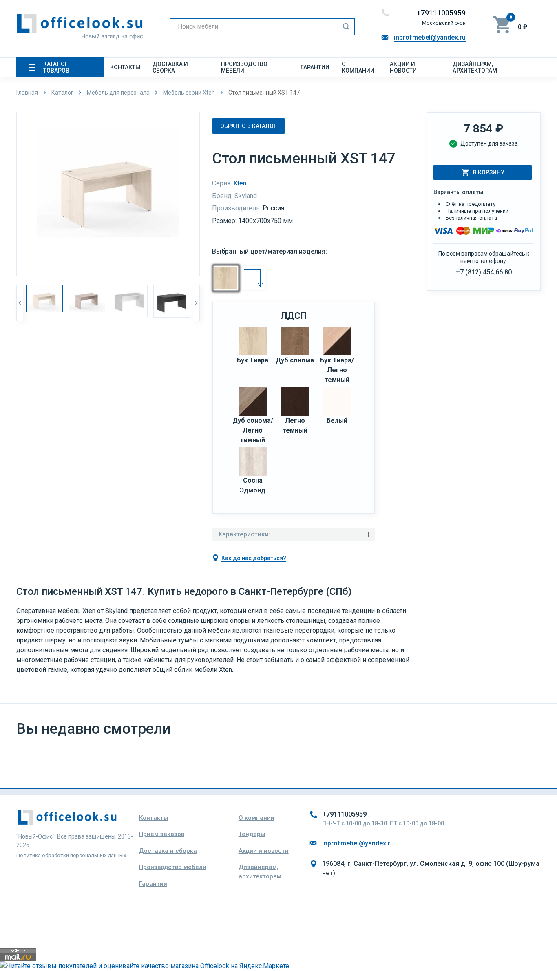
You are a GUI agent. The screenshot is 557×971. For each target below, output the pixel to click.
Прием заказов (161, 834)
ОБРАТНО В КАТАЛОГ (248, 126)
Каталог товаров (56, 67)
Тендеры (252, 834)
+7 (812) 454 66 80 (484, 272)
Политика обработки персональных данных (71, 855)
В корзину (488, 172)
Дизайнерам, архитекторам (475, 67)
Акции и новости (403, 67)
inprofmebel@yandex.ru (430, 37)
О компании (358, 67)
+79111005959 (441, 13)
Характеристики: (244, 534)
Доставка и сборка (170, 67)
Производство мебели (244, 67)
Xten (239, 183)
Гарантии (315, 67)
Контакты (125, 67)
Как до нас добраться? (253, 558)
